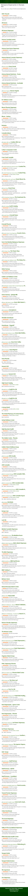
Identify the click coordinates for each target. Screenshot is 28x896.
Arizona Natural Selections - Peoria (11, 74)
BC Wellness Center (7, 100)
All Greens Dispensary (8, 30)
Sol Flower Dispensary (19, 722)
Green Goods (12, 66)
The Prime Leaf (13, 680)
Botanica (4, 125)
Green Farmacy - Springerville (10, 294)
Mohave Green (6, 579)
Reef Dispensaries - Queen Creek (11, 704)
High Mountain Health (8, 429)
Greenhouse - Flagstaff (8, 325)
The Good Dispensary (7, 818)
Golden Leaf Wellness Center (9, 276)
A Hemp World (6, 407)
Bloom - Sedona (6, 116)
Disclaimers (20, 888)
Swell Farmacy (13, 761)
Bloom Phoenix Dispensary (9, 107)
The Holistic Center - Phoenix (9, 438)
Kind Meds (10, 502)
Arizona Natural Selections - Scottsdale (12, 83)
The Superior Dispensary (20, 744)
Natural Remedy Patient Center (10, 586)
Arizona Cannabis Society (8, 39)
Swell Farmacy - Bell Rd (8, 768)
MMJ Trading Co (6, 570)
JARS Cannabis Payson (19, 495)
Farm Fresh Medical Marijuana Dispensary (13, 242)
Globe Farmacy (6, 269)
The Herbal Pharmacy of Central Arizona (12, 414)
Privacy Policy (14, 888)
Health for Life (13, 389)
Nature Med (11, 595)
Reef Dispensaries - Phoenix (9, 713)
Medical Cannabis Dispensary (10, 529)
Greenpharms (12, 310)
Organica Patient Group (8, 656)
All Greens (4, 23)
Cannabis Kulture (6, 133)
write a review (16, 174)
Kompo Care (5, 511)
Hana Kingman (13, 349)
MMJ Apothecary (15, 561)
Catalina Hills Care (16, 142)
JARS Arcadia (12, 456)
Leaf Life (4, 520)
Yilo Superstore (6, 870)
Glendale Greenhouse (7, 317)
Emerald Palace (14, 215)
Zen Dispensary (6, 877)
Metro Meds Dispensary (19, 543)
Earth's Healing (13, 206)
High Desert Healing (7, 383)
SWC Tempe (5, 752)
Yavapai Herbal (6, 853)
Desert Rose (11, 188)
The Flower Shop (14, 251)
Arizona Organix (14, 91)
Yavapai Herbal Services (8, 861)
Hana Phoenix (5, 358)
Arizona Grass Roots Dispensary (10, 48)
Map (11, 8)
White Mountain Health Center (10, 836)
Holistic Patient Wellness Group (10, 447)
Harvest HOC (5, 366)
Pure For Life (11, 689)
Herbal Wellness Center (8, 420)
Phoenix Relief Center (18, 672)
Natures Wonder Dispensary (9, 622)
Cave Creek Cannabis (7, 157)
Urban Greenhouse (7, 811)
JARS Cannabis (6, 465)
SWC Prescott (5, 14)
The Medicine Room (17, 535)
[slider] (5, 15)
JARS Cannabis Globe (18, 483)
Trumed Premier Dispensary (9, 793)
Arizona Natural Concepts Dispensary (12, 57)
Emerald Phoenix (6, 224)
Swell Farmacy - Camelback (9, 776)
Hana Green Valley (16, 342)
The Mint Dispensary (7, 552)
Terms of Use (8, 888)
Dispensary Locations (14, 889)
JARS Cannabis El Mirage (20, 474)
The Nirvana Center (7, 631)
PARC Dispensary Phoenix (9, 663)
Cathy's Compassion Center (9, 150)
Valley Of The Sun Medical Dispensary (12, 827)
